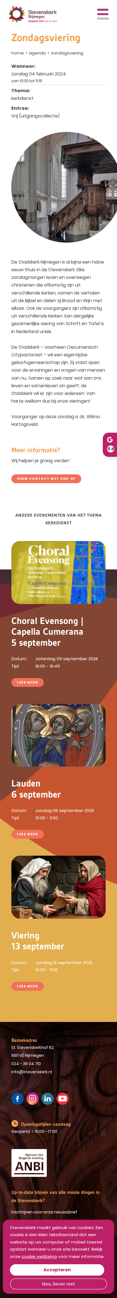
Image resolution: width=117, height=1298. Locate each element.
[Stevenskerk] (33, 14)
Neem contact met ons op (46, 478)
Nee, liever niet (58, 1284)
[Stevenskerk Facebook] (17, 1099)
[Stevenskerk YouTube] (63, 1099)
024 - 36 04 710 (26, 1063)
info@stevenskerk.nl (31, 1072)
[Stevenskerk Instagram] (32, 1099)
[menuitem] (18, 53)
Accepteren (57, 1270)
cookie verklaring (39, 1256)
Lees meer (27, 682)
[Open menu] (103, 14)
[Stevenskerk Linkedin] (47, 1099)
